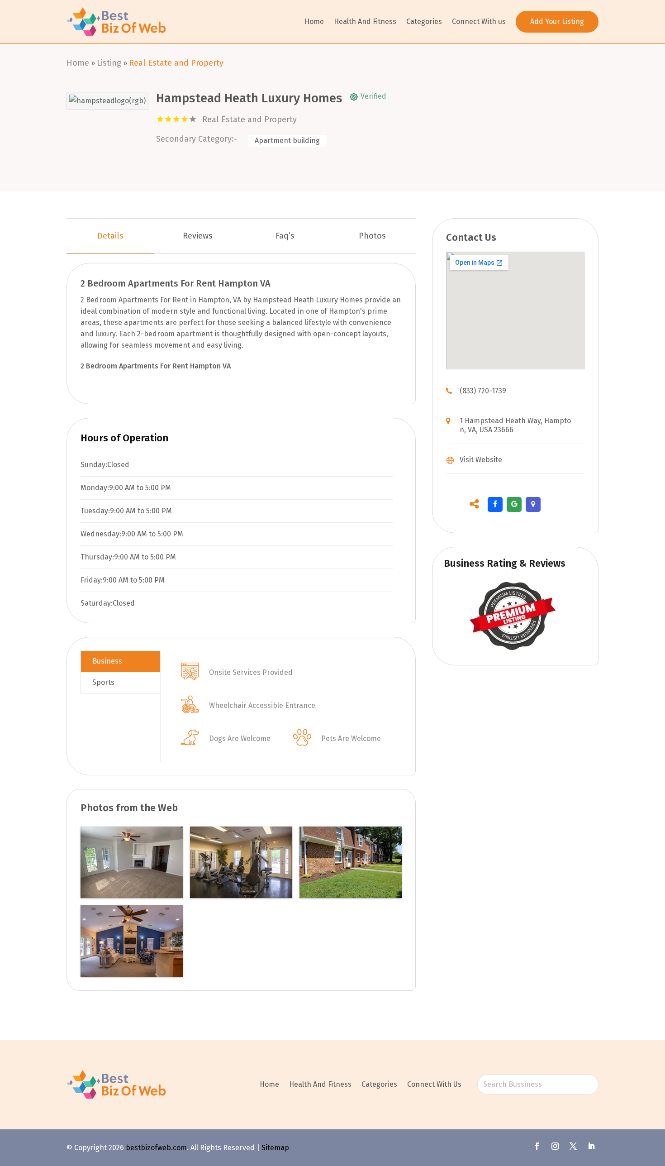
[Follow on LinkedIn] (591, 1146)
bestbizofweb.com (156, 1147)
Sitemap (275, 1147)
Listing (109, 63)
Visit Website (481, 459)
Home (314, 21)
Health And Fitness (365, 21)
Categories (424, 21)
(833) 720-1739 (483, 391)
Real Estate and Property (176, 63)
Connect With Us (434, 1084)
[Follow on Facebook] (537, 1146)
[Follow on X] (573, 1146)
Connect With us (479, 21)
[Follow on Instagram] (555, 1146)
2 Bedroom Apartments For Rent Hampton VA (156, 366)
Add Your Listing (557, 21)
